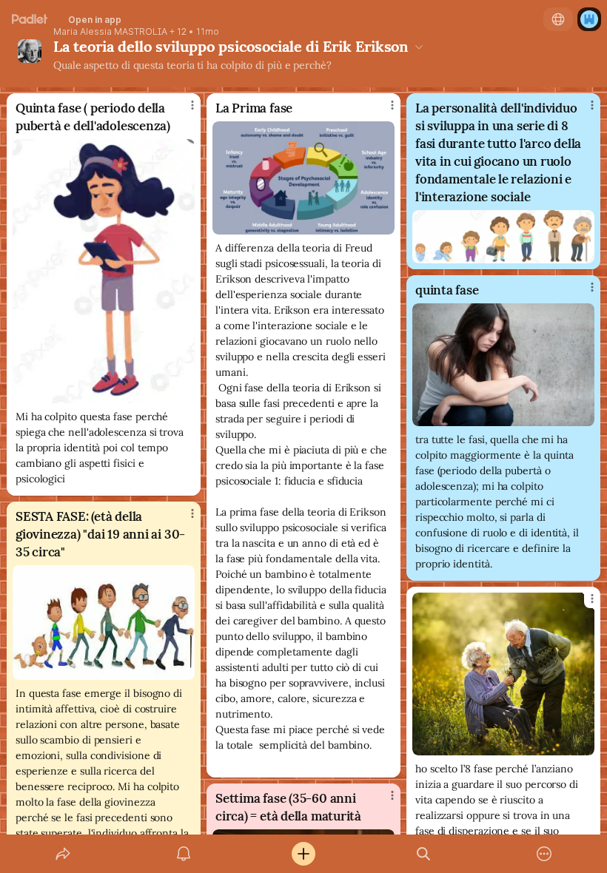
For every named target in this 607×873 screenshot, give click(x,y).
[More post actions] (183, 111)
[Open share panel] (63, 854)
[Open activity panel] (183, 854)
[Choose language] (558, 19)
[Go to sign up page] (589, 19)
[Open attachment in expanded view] (104, 271)
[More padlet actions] (544, 854)
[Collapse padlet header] (419, 46)
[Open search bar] (423, 853)
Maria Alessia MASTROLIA (110, 32)
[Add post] (303, 854)
